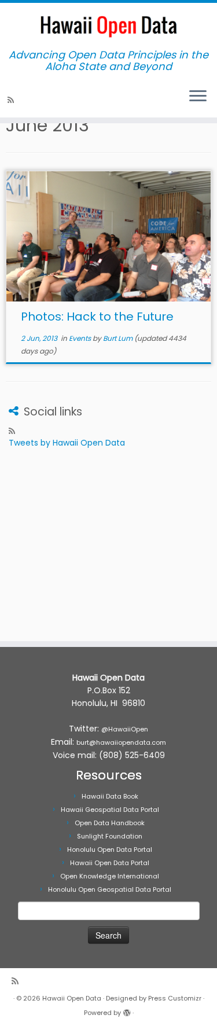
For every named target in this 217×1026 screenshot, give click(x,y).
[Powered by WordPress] (127, 1010)
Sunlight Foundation (109, 836)
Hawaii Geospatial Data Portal (110, 809)
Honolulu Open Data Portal (109, 849)
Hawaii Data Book (110, 796)
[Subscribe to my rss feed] (12, 100)
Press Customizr (174, 998)
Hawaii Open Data (71, 998)
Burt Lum (118, 338)
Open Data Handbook (110, 823)
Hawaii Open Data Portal (109, 862)
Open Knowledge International (109, 876)
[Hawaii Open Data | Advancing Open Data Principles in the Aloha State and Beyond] (108, 26)
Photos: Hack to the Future (97, 316)
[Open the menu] (198, 96)
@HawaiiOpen (124, 729)
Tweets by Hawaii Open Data (67, 442)
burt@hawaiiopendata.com (121, 742)
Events (81, 338)
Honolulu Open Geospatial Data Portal (109, 889)
